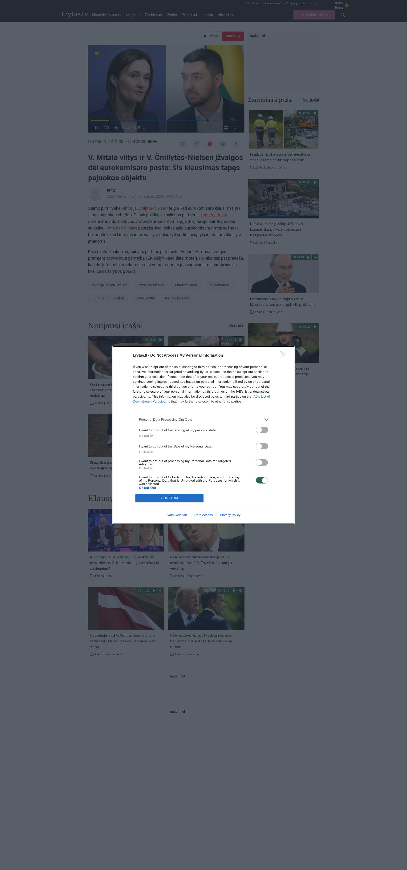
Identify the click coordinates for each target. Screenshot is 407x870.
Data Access (203, 515)
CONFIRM (169, 498)
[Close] (285, 355)
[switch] (262, 430)
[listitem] (203, 419)
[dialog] (203, 435)
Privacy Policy (230, 515)
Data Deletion (177, 515)
